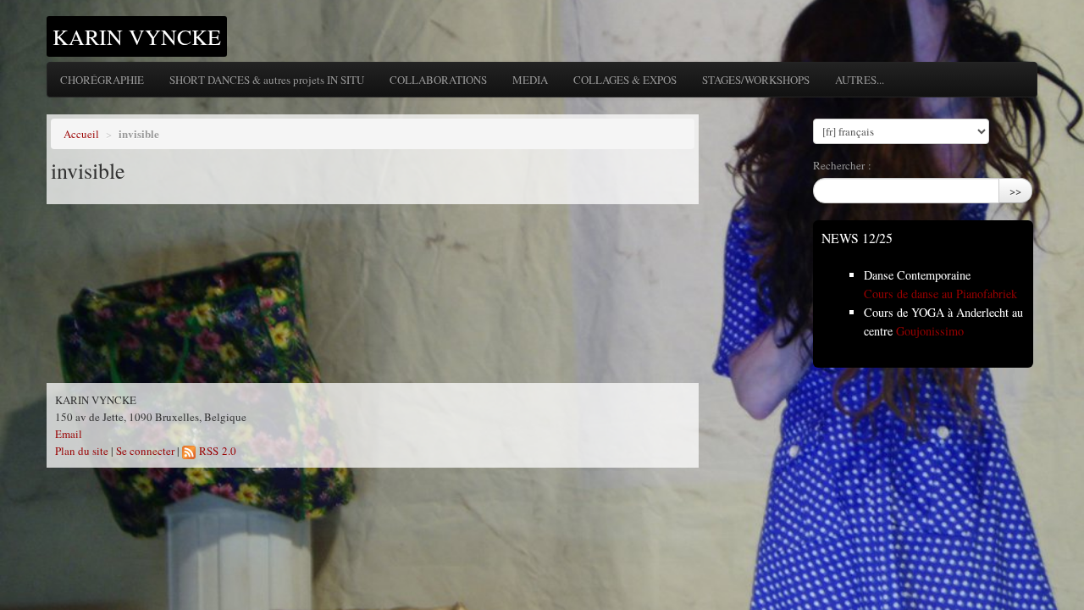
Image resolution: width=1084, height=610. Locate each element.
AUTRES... (859, 79)
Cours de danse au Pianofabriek (940, 294)
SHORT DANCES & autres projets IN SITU (266, 79)
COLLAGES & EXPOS (625, 79)
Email (68, 433)
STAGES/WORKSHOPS (756, 79)
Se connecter (145, 450)
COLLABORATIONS (438, 79)
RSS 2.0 (216, 450)
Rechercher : (842, 165)
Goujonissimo (930, 331)
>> (1015, 190)
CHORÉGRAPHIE (102, 79)
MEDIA (530, 79)
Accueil (81, 133)
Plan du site (81, 450)
